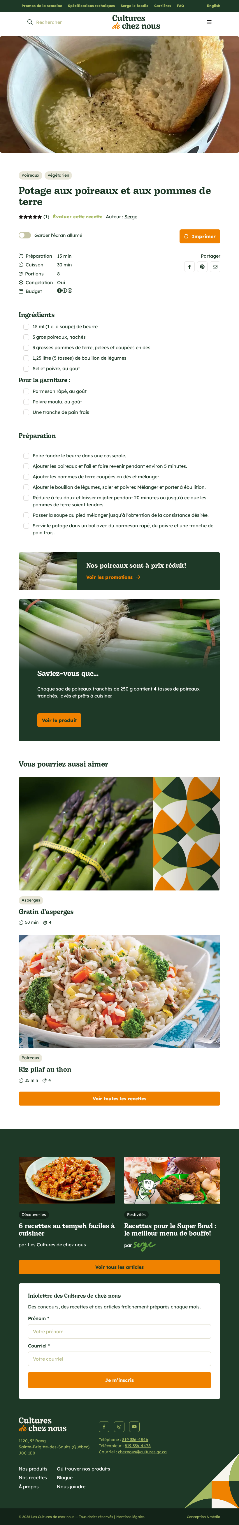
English (213, 5)
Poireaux (30, 175)
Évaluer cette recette (77, 216)
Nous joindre (71, 1486)
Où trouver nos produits (83, 1469)
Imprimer (204, 236)
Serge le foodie (134, 5)
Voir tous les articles (119, 1267)
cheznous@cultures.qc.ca (142, 1451)
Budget (34, 291)
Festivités (136, 1214)
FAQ (180, 5)
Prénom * (38, 1318)
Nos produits (33, 1469)
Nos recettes (33, 1477)
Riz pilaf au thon (45, 1069)
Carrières (162, 5)
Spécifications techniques (91, 5)
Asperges (31, 900)
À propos (29, 1486)
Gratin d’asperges (46, 911)
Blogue (65, 1477)
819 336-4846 (135, 1439)
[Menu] (209, 22)
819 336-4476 (138, 1445)
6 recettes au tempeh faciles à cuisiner (67, 1229)
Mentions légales (130, 1517)
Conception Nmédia (203, 1517)
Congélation (39, 282)
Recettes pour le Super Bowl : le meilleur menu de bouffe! (170, 1229)
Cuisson (34, 265)
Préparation (39, 256)
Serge (130, 216)
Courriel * (39, 1346)
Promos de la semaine (42, 5)
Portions (34, 274)
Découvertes (34, 1214)
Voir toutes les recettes (119, 1098)
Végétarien (58, 175)
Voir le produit (59, 720)
